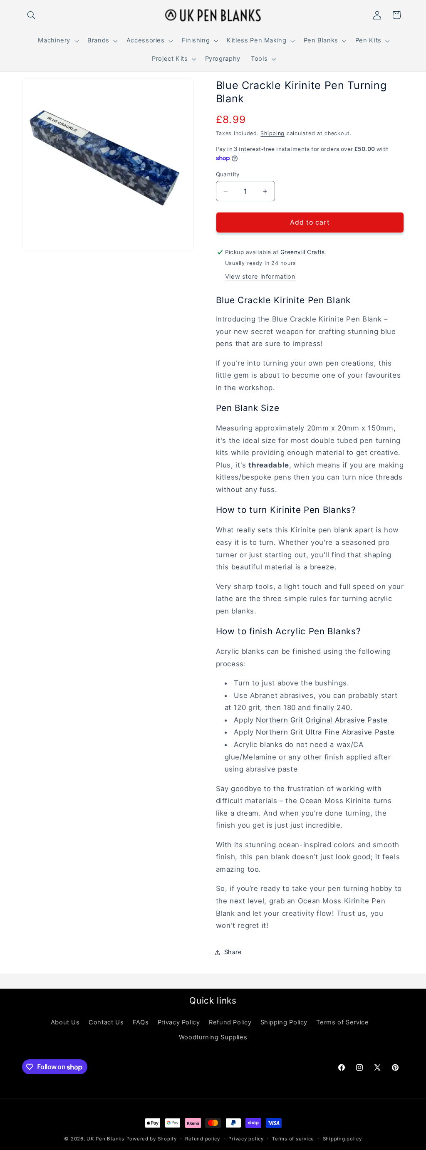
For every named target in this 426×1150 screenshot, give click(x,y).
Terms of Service (342, 1022)
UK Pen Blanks (105, 1139)
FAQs (141, 1022)
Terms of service (293, 1139)
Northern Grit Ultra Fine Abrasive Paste (325, 732)
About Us (65, 1022)
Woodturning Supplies (213, 1037)
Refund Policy (230, 1022)
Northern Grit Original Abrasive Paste (321, 720)
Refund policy (202, 1139)
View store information (260, 276)
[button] (31, 15)
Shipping (272, 133)
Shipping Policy (283, 1022)
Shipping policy (342, 1139)
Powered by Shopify (151, 1139)
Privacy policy (245, 1139)
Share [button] (233, 952)
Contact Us (106, 1022)
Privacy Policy (179, 1022)
